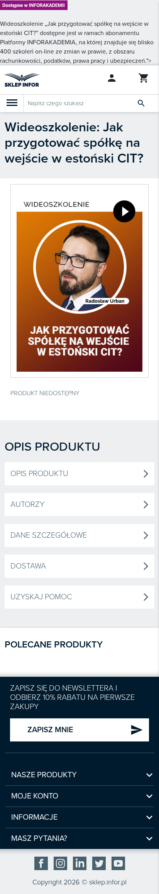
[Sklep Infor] (22, 79)
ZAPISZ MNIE (85, 729)
